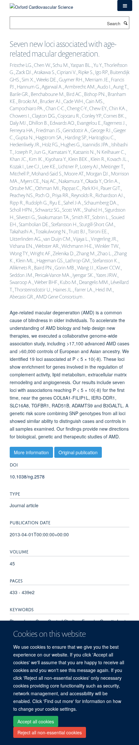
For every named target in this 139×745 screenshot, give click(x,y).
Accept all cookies (35, 721)
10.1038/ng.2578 (27, 476)
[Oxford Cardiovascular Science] (41, 5)
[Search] (125, 22)
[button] (124, 5)
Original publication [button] (78, 452)
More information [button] (31, 452)
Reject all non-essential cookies (49, 732)
